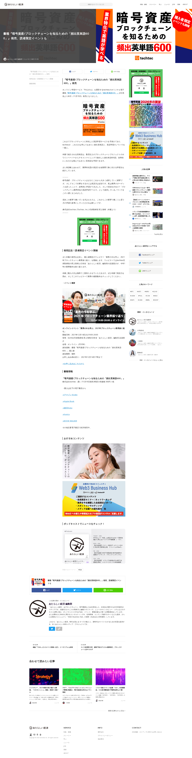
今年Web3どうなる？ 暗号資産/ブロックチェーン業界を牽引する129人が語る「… (141, 190)
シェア (74, 71)
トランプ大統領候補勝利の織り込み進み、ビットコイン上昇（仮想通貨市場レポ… (141, 214)
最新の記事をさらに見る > (116, 711)
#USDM (132, 296)
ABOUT (185, 4)
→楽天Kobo (67, 408)
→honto (66, 414)
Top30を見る (158, 234)
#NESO (155, 296)
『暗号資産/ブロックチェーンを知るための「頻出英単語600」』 (92, 93)
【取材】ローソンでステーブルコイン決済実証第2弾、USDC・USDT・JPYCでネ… (141, 202)
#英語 (80, 570)
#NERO (147, 292)
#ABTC (139, 292)
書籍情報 (32, 83)
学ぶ (160, 4)
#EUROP (155, 300)
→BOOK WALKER (69, 421)
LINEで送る (117, 71)
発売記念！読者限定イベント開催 (41, 79)
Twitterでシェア (147, 263)
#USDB (140, 300)
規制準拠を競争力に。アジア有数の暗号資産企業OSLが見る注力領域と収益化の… (141, 178)
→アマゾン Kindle (69, 395)
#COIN (148, 296)
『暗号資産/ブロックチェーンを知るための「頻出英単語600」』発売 (44, 72)
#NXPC (132, 300)
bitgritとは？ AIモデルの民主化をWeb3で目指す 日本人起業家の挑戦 (141, 226)
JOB (173, 4)
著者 (178, 4)
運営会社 (101, 732)
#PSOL (140, 296)
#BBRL (148, 300)
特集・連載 (143, 4)
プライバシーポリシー (105, 736)
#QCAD (154, 292)
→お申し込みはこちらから (73, 363)
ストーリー (152, 4)
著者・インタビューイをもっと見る (151, 360)
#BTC (132, 292)
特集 (145, 182)
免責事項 (101, 739)
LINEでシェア (146, 271)
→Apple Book (68, 401)
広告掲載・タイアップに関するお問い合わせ (147, 732)
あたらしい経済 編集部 (60, 604)
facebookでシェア (148, 255)
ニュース (167, 4)
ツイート (95, 71)
